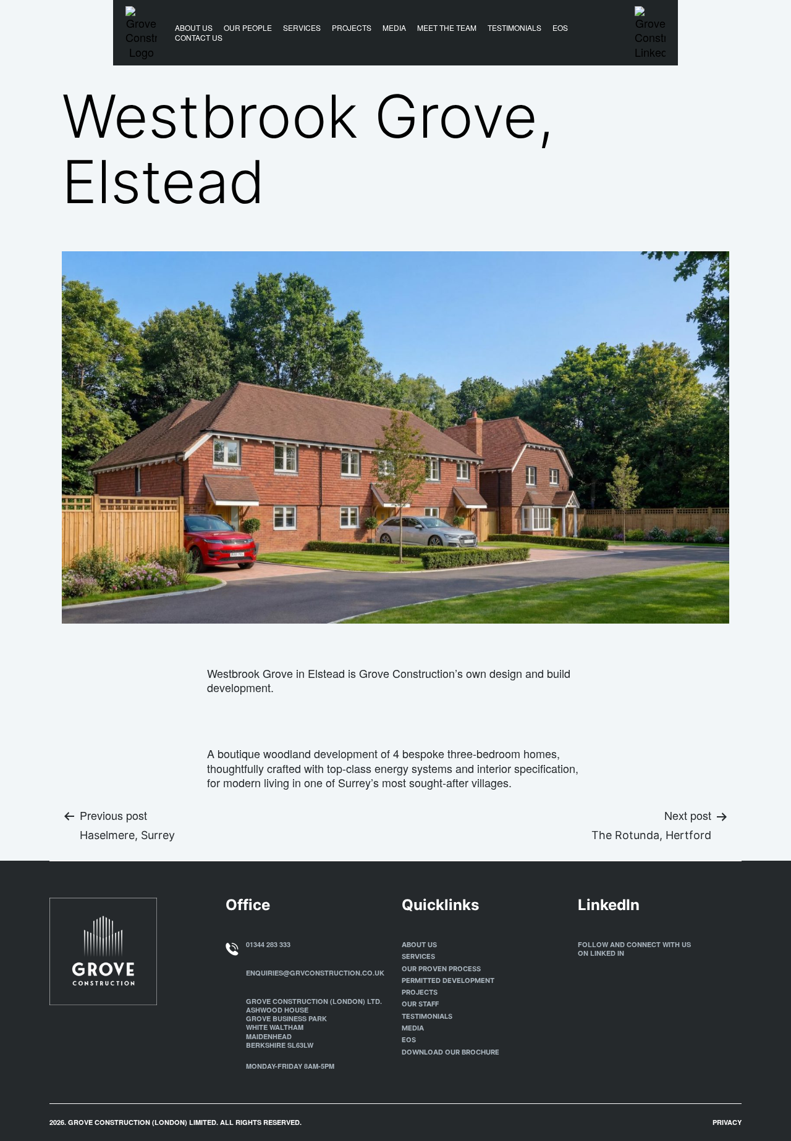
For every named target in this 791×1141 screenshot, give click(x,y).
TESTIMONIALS (514, 28)
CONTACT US (198, 38)
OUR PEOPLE (248, 28)
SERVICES (302, 28)
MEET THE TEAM (446, 28)
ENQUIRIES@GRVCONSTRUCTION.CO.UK (315, 972)
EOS (560, 28)
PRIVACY (727, 1122)
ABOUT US (194, 28)
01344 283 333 (268, 944)
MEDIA (394, 28)
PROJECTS (351, 28)
